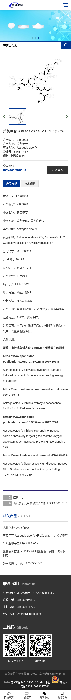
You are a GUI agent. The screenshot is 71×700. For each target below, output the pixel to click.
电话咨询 (62, 697)
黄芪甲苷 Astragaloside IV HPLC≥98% (26, 535)
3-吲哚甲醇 (61, 535)
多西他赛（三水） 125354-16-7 (22, 563)
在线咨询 (57, 170)
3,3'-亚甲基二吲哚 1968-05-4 (21, 543)
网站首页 (9, 697)
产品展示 (26, 697)
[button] (32, 38)
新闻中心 (44, 697)
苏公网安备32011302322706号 (44, 684)
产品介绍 (11, 183)
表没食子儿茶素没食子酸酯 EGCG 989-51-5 (40, 503)
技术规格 (30, 183)
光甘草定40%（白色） (17, 527)
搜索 (66, 45)
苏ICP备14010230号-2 (25, 682)
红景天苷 (18, 497)
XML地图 (45, 682)
